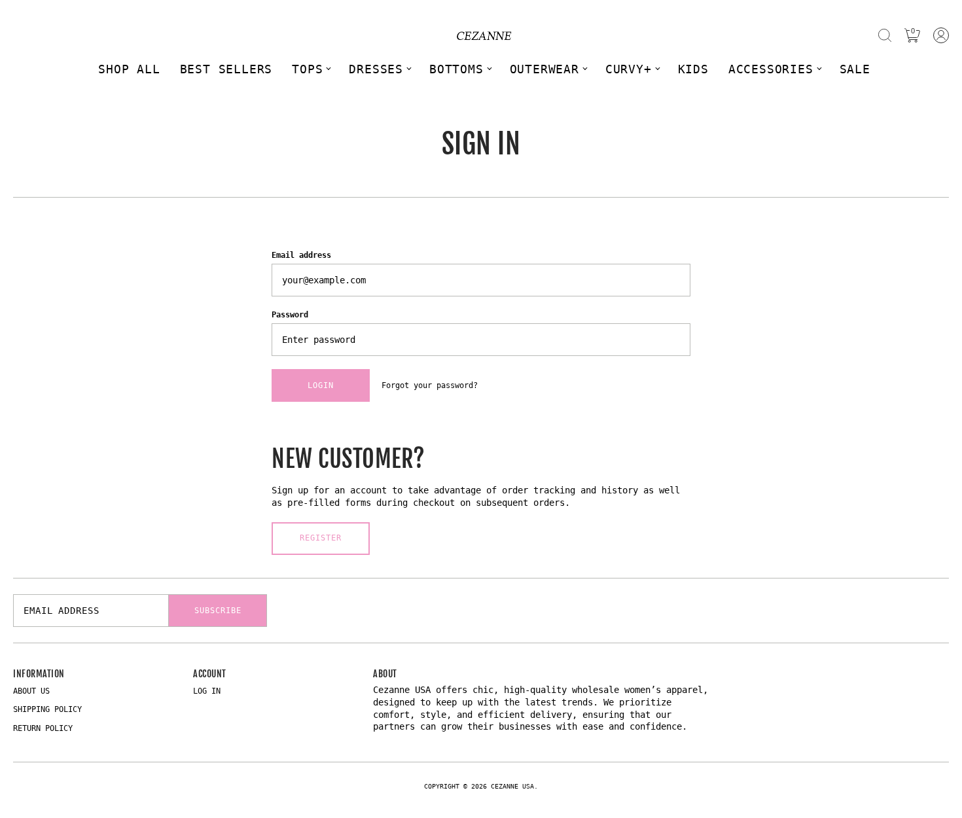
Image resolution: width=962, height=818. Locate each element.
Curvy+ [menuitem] (628, 69)
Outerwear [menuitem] (544, 69)
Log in (207, 691)
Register (321, 537)
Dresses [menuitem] (376, 69)
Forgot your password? (430, 385)
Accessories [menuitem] (770, 69)
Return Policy (43, 728)
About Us (31, 691)
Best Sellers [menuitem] (226, 69)
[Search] (885, 35)
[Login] (941, 35)
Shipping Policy (47, 709)
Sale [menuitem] (855, 69)
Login (321, 385)
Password (290, 314)
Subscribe (217, 610)
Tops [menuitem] (307, 69)
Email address (301, 255)
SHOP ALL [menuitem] (129, 69)
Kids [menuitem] (693, 69)
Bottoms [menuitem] (456, 69)
